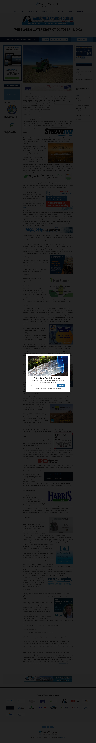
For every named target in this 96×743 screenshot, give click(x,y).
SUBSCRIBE (61, 385)
